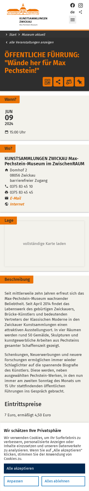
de (72, 12)
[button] (72, 20)
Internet (17, 204)
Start (12, 35)
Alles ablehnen (57, 481)
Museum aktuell (33, 35)
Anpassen (15, 481)
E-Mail (15, 198)
